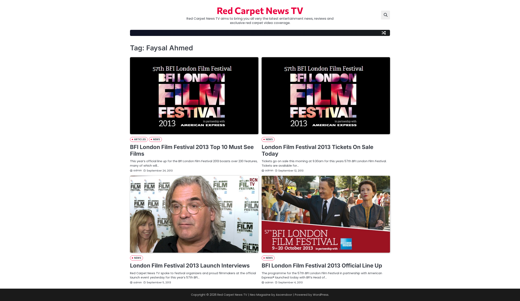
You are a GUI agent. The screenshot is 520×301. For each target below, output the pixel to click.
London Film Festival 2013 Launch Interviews (190, 265)
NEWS (156, 139)
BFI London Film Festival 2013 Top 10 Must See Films (192, 150)
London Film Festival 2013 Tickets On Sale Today (317, 150)
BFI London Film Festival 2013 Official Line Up (322, 265)
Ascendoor (284, 295)
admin (137, 170)
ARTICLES (140, 139)
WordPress (320, 295)
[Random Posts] (384, 33)
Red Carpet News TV (260, 10)
